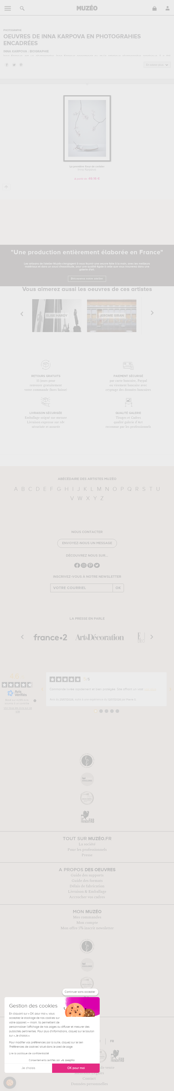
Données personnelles (89, 1084)
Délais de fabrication (87, 886)
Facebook (6, 64)
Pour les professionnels (87, 850)
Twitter (14, 64)
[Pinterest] (90, 567)
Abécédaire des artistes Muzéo (87, 479)
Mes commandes (87, 917)
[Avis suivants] (170, 689)
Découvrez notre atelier (87, 278)
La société (87, 844)
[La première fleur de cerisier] (87, 160)
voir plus (150, 689)
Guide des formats (87, 881)
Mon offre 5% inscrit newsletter (87, 928)
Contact (89, 1078)
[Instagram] (83, 567)
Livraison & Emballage (87, 892)
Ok (118, 588)
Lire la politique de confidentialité (29, 1053)
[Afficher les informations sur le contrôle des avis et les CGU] (35, 700)
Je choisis (28, 1068)
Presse (87, 855)
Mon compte (87, 923)
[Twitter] (97, 567)
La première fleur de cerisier (87, 168)
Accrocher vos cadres (87, 897)
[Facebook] (77, 567)
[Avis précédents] (42, 689)
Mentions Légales (89, 1073)
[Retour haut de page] (6, 187)
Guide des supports (87, 875)
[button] (9, 1083)
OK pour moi (76, 1068)
